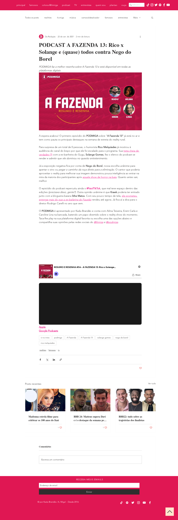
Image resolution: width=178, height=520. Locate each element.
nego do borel (121, 337)
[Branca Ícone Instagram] (152, 5)
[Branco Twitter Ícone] (156, 5)
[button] (152, 17)
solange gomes (104, 337)
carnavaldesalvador (90, 17)
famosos (109, 17)
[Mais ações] (140, 36)
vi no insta (45, 337)
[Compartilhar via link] (60, 359)
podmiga (58, 337)
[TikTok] (148, 5)
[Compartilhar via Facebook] (40, 359)
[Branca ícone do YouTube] (168, 5)
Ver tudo (152, 383)
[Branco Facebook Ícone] (164, 5)
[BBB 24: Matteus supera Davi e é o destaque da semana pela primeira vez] (90, 400)
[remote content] (90, 244)
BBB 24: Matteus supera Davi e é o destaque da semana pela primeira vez (90, 418)
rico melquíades (48, 343)
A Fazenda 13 (87, 337)
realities (47, 17)
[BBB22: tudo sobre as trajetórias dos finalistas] (135, 400)
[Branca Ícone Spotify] (160, 5)
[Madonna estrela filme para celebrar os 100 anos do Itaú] (45, 400)
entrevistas (123, 17)
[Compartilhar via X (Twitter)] (47, 359)
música (73, 17)
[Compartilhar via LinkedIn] (54, 359)
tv (59, 350)
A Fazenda (71, 337)
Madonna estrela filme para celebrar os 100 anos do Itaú (44, 418)
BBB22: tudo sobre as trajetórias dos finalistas (131, 418)
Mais (135, 17)
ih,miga (60, 17)
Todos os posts (32, 17)
